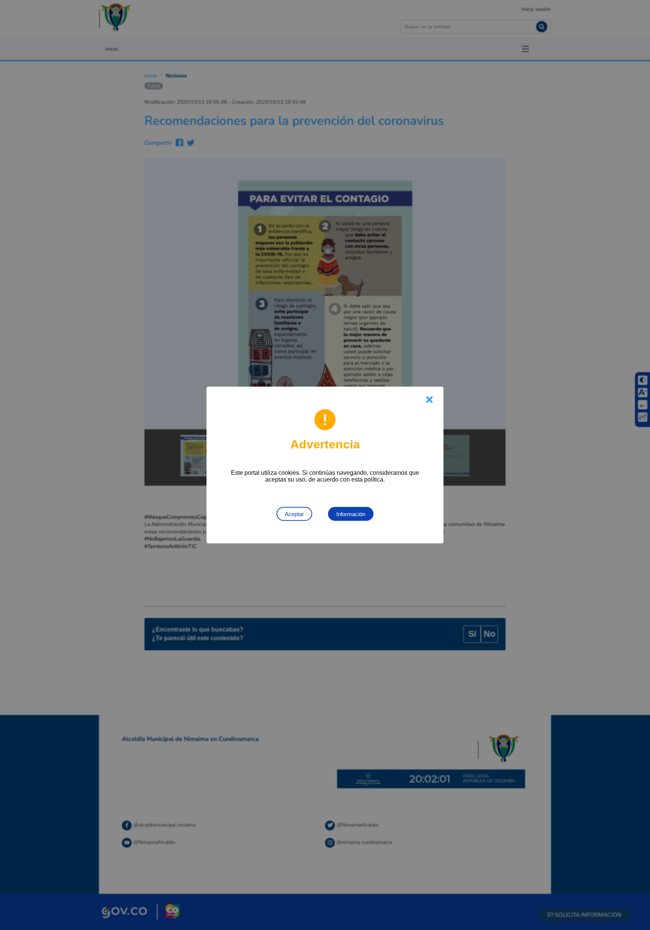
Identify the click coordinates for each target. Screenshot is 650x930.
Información (350, 514)
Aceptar (294, 514)
